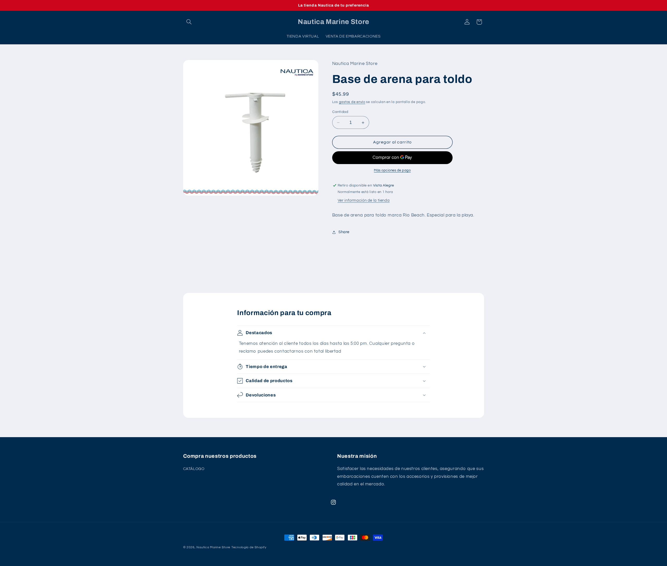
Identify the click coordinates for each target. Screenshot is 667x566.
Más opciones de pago (392, 170)
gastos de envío (352, 102)
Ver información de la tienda (364, 201)
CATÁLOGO (194, 469)
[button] (189, 22)
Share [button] (343, 232)
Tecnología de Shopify (248, 547)
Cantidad (340, 112)
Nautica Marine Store (213, 547)
